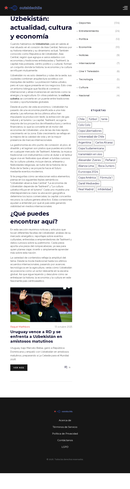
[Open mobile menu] (125, 8)
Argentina (84, 142)
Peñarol (110, 160)
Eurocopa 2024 (88, 171)
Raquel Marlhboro (20, 326)
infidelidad (104, 189)
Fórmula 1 (106, 177)
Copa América (87, 177)
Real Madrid (86, 189)
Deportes (85, 22)
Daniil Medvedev (88, 183)
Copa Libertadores (89, 130)
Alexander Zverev (89, 160)
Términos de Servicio (65, 426)
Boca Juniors (106, 165)
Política (83, 38)
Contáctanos (65, 440)
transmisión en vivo (90, 154)
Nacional (84, 95)
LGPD (65, 446)
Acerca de (65, 420)
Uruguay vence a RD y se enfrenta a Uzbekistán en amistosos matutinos (36, 336)
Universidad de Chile (91, 136)
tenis (104, 119)
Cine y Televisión (89, 71)
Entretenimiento (89, 30)
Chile (81, 119)
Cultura (83, 87)
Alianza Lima (86, 165)
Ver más (18, 367)
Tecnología (86, 79)
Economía (85, 47)
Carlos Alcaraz (104, 142)
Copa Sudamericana (91, 148)
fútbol (93, 119)
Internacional (87, 63)
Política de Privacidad (65, 433)
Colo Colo (84, 124)
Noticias (83, 55)
